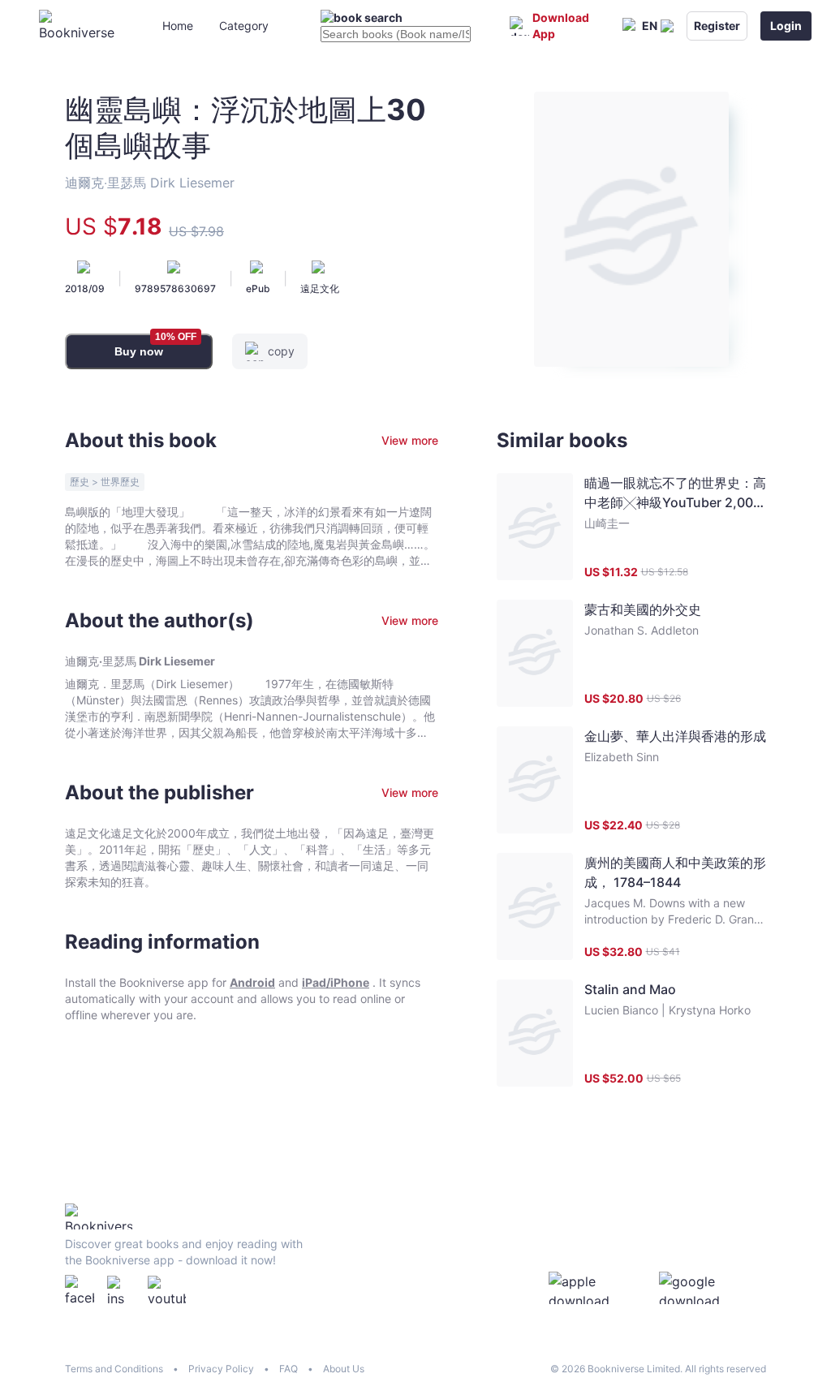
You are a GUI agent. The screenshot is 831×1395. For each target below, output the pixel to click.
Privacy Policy (221, 1369)
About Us (343, 1369)
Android (252, 982)
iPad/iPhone (335, 982)
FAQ (288, 1369)
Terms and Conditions (114, 1369)
